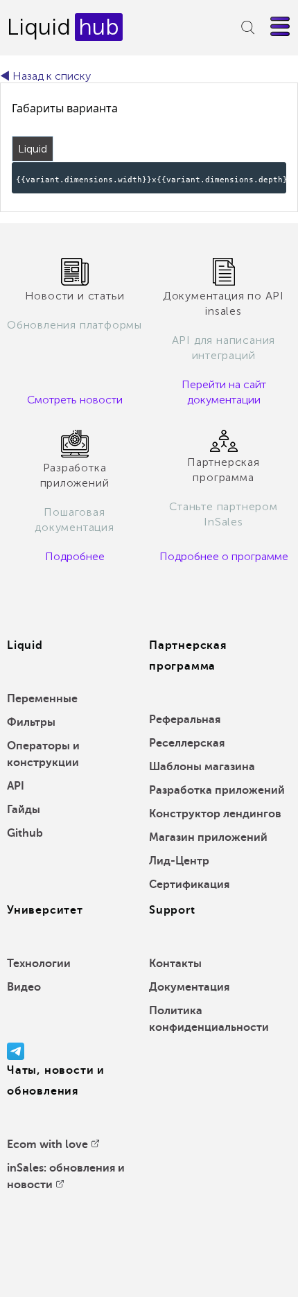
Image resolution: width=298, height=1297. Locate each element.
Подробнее (75, 556)
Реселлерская (187, 743)
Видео (24, 987)
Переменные (42, 699)
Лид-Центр (179, 861)
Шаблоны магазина (202, 766)
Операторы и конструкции (43, 754)
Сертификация (189, 884)
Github (25, 833)
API (15, 786)
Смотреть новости (75, 399)
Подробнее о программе (223, 556)
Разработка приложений (217, 790)
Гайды (23, 809)
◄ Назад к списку (45, 75)
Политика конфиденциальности (209, 1019)
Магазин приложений (208, 837)
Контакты (175, 963)
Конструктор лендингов (215, 814)
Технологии (39, 963)
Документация (189, 987)
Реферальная (184, 719)
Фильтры (31, 722)
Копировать (252, 171)
